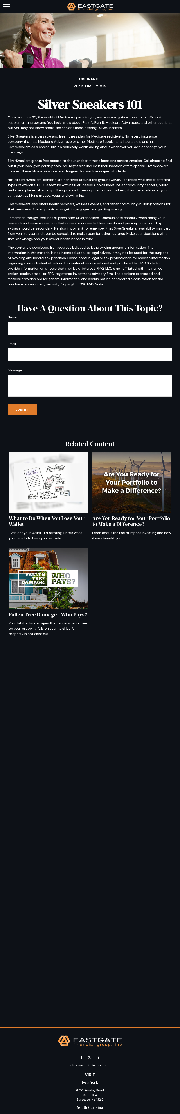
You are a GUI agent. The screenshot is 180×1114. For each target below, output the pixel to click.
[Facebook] (82, 1057)
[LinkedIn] (97, 1057)
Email (12, 343)
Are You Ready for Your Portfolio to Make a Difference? (131, 521)
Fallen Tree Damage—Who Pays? (48, 614)
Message (15, 370)
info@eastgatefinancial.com (90, 1065)
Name (12, 317)
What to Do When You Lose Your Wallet (47, 521)
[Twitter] (90, 1057)
